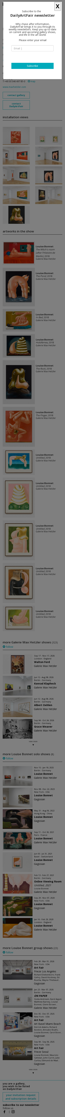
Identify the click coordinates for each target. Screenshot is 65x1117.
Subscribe (32, 65)
